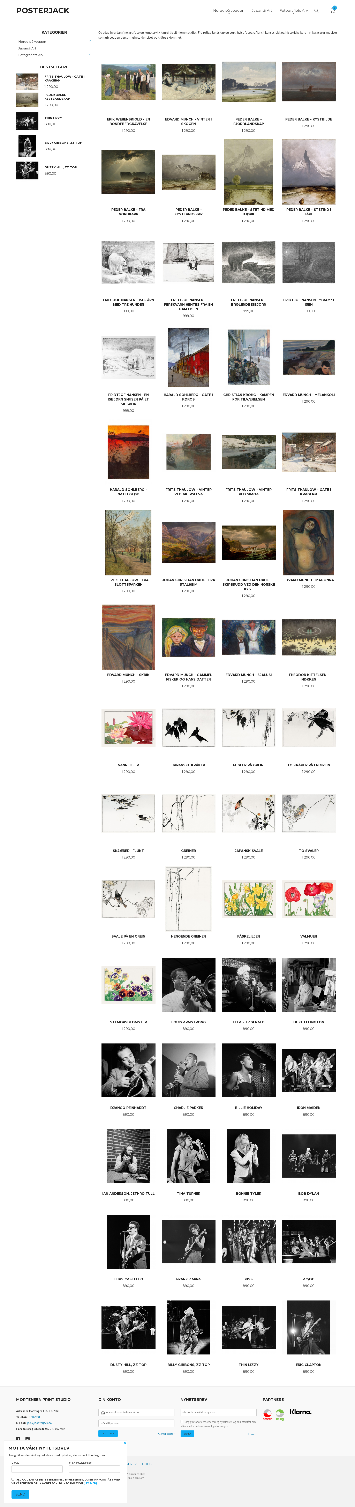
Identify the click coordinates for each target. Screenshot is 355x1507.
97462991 (34, 1417)
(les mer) (90, 1483)
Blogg (146, 1464)
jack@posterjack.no (39, 1423)
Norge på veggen (32, 42)
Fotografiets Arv (30, 55)
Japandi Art (27, 48)
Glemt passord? (166, 1433)
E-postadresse (80, 1463)
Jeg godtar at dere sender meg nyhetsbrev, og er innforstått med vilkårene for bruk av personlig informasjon (219, 1424)
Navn (15, 1463)
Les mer (252, 1434)
